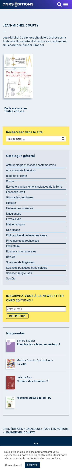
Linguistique (13, 213)
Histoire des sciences (19, 208)
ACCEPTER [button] (32, 465)
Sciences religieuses (19, 273)
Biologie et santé (16, 175)
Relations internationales (21, 251)
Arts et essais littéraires (21, 170)
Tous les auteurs (56, 428)
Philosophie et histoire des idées (26, 235)
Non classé (13, 230)
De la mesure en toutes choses (15, 110)
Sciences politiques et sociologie (26, 267)
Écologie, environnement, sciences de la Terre (34, 186)
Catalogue (33, 428)
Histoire (11, 203)
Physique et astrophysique (22, 240)
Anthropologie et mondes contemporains (31, 165)
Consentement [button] (13, 465)
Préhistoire (13, 246)
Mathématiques (15, 224)
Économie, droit (15, 192)
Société (11, 278)
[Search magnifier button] (63, 138)
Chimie (10, 181)
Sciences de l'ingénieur (20, 262)
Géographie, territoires (19, 197)
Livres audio (13, 219)
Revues (10, 257)
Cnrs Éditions (13, 428)
